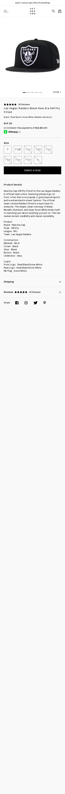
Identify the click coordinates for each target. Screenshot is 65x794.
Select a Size (32, 170)
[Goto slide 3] (32, 92)
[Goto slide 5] (40, 92)
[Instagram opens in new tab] (26, 302)
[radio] (8, 150)
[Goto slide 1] (24, 92)
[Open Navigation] (6, 11)
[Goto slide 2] (28, 92)
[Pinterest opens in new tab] (44, 302)
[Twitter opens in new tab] (36, 302)
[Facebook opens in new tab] (16, 302)
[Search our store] (53, 11)
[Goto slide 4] (36, 92)
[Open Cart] (60, 11)
